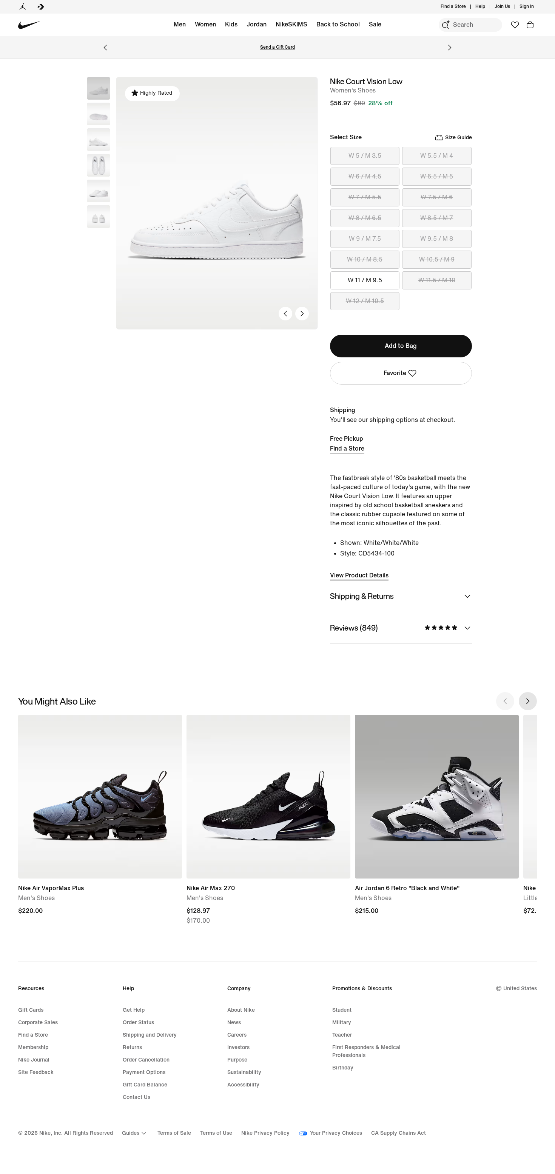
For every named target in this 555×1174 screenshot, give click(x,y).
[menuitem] (487, 6)
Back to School (338, 24)
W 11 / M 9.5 (365, 280)
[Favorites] (515, 25)
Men (180, 24)
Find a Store (347, 448)
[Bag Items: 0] (530, 25)
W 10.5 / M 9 (437, 259)
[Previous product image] (285, 313)
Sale (375, 24)
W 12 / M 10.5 (365, 301)
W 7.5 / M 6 (437, 197)
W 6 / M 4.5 (364, 176)
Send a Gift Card (277, 47)
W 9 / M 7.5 (365, 238)
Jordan (257, 24)
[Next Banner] (450, 47)
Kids (231, 24)
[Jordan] (22, 6)
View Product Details (359, 575)
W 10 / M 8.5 (364, 259)
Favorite (395, 373)
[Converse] (40, 6)
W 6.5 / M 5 (436, 176)
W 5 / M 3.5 (364, 155)
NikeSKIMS (291, 24)
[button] (98, 114)
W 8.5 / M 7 (436, 218)
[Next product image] (302, 313)
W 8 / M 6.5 (364, 218)
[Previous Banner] (105, 47)
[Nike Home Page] (29, 25)
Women (205, 24)
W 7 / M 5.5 (364, 197)
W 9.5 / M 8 (436, 238)
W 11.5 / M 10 (436, 280)
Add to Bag (401, 346)
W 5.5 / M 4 (436, 155)
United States (520, 988)
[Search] (445, 25)
